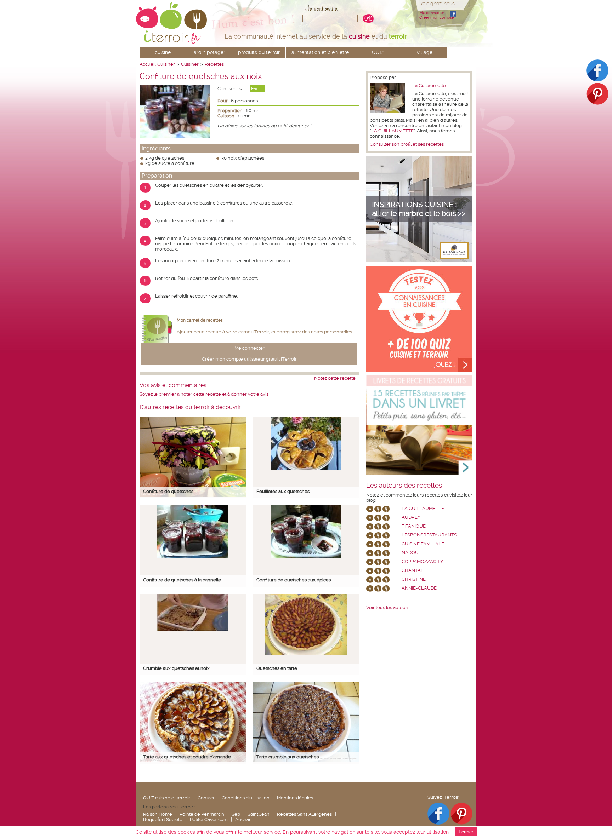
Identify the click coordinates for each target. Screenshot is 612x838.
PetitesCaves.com (209, 819)
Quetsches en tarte (276, 668)
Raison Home (157, 814)
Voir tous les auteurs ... (389, 607)
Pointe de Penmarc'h (202, 814)
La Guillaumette (429, 85)
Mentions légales (295, 797)
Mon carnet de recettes (200, 320)
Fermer (466, 831)
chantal (413, 570)
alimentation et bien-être (320, 52)
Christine (414, 579)
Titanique (414, 526)
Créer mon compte (436, 17)
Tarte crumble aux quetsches (287, 756)
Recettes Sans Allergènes (304, 814)
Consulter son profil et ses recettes (407, 144)
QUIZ (378, 52)
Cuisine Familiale (423, 543)
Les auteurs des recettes (404, 485)
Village (424, 52)
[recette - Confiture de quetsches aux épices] (306, 556)
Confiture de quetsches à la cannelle (182, 579)
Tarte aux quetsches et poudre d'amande (187, 756)
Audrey (411, 517)
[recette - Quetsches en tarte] (306, 653)
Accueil (147, 64)
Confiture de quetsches (168, 491)
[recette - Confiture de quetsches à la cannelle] (192, 556)
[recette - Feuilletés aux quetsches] (306, 468)
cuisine (163, 52)
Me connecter (431, 13)
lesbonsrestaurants (429, 535)
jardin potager (209, 52)
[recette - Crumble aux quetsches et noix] (192, 629)
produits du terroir (259, 52)
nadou (410, 552)
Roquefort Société (162, 819)
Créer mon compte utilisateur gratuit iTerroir (249, 359)
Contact (206, 797)
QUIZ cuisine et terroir (166, 797)
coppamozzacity (422, 561)
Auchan (243, 819)
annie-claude (419, 588)
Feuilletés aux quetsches (283, 491)
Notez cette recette (335, 378)
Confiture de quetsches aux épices (293, 579)
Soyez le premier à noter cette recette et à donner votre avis (204, 394)
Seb (236, 814)
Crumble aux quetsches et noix (176, 668)
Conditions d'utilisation (246, 797)
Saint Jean (259, 814)
